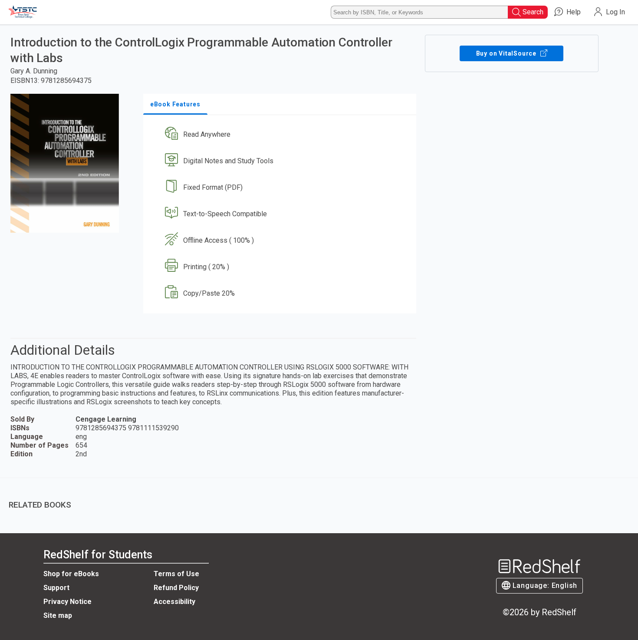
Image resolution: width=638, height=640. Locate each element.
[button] (281, 135)
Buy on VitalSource (507, 53)
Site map (57, 615)
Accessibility (174, 601)
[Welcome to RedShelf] (23, 12)
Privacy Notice (67, 601)
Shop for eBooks (71, 574)
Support (56, 588)
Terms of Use (176, 574)
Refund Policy (176, 588)
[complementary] (319, 498)
